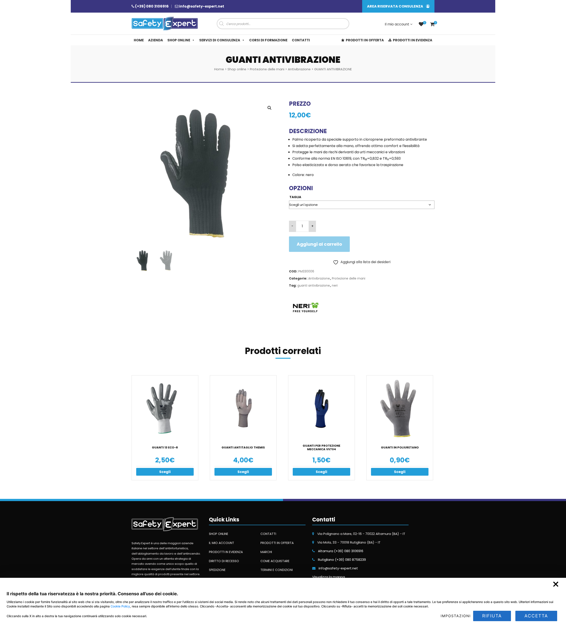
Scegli (165, 471)
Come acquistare (274, 561)
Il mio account (397, 24)
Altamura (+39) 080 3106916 (340, 551)
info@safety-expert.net (201, 6)
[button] (269, 108)
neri (335, 285)
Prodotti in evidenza (412, 40)
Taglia (295, 197)
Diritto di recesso (224, 561)
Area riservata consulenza (395, 6)
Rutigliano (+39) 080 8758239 (342, 559)
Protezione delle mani (267, 69)
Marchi (266, 552)
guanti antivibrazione (313, 285)
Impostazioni (456, 616)
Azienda (155, 40)
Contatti (301, 40)
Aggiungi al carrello (319, 244)
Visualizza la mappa (328, 576)
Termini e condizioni (276, 570)
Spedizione (217, 570)
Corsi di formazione (268, 40)
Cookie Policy (120, 606)
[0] (421, 24)
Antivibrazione (299, 69)
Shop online (178, 40)
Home (139, 40)
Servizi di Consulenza (219, 40)
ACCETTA (536, 616)
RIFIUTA (492, 616)
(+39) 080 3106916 (152, 6)
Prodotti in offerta (365, 40)
